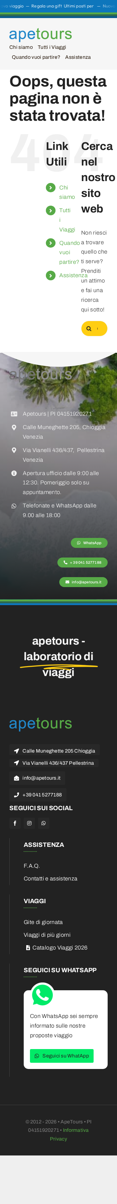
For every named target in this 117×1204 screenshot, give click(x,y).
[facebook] (15, 823)
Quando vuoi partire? (69, 252)
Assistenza (73, 275)
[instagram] (29, 823)
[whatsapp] (43, 823)
